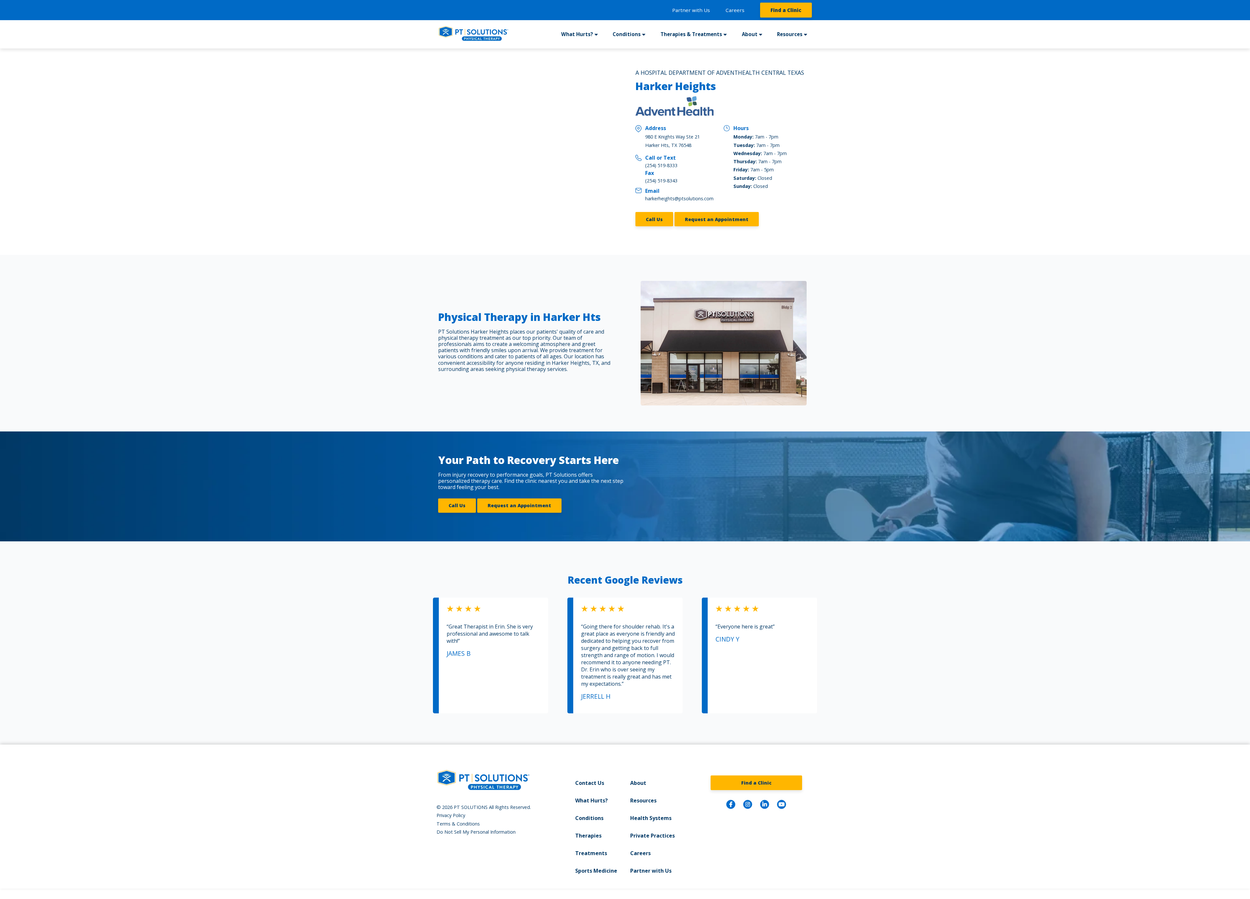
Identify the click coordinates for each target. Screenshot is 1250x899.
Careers (735, 10)
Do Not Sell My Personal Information (476, 832)
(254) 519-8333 (661, 165)
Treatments (591, 853)
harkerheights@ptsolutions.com (679, 198)
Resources (643, 800)
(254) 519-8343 (661, 181)
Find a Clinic (786, 10)
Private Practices (652, 835)
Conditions (589, 818)
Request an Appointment (716, 219)
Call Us (654, 219)
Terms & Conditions (458, 824)
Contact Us (589, 783)
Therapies (588, 835)
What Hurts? (591, 800)
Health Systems (651, 818)
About (638, 783)
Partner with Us (691, 10)
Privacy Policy (451, 815)
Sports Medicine (596, 870)
